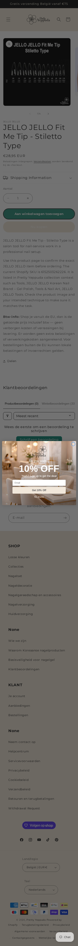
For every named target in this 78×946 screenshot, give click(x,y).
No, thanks (39, 497)
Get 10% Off (39, 490)
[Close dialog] (73, 444)
